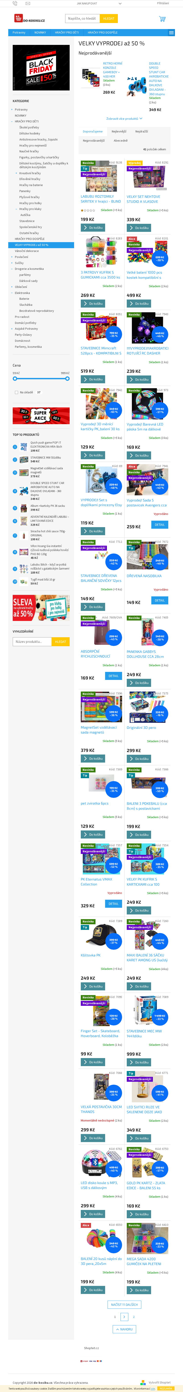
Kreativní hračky (30, 173)
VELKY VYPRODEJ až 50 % (31, 245)
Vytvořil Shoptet (160, 1383)
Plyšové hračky (29, 197)
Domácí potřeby (25, 323)
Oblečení (21, 287)
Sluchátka (25, 305)
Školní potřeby (29, 127)
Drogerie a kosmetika (29, 269)
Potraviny (21, 109)
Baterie (24, 299)
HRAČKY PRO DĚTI (27, 121)
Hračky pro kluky (30, 209)
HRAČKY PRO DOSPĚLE (30, 239)
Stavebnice (27, 221)
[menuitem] (19, 32)
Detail (160, 524)
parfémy (25, 275)
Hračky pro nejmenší (33, 145)
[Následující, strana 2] (125, 1317)
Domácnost (23, 341)
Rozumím (166, 1388)
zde (153, 1389)
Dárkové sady (28, 281)
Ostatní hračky (29, 233)
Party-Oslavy (23, 335)
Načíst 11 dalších (124, 1304)
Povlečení (21, 257)
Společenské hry (30, 227)
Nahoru (126, 1329)
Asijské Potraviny (26, 329)
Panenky (25, 191)
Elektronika (22, 293)
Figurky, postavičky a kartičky (39, 157)
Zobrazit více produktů (122, 118)
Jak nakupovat (87, 4)
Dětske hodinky (29, 133)
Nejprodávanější (94, 140)
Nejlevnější (119, 131)
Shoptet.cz (91, 1348)
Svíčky (19, 263)
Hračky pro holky (30, 203)
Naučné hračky (29, 151)
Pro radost (22, 317)
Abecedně (121, 140)
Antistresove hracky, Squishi (38, 139)
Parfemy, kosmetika (28, 347)
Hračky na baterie (31, 185)
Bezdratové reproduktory (36, 311)
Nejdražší (141, 131)
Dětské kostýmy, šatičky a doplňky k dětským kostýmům (43, 165)
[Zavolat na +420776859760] (19, 3)
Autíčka (25, 215)
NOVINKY (20, 115)
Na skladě (30, 392)
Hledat (108, 18)
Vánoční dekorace (27, 251)
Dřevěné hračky (29, 179)
